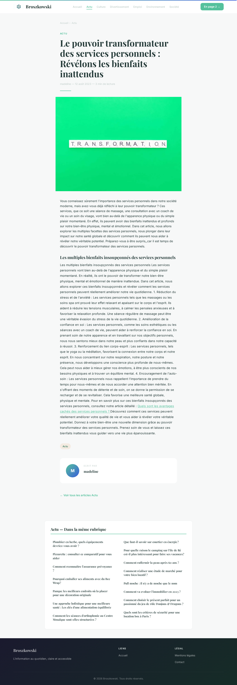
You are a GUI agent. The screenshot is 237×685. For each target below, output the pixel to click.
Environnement (155, 6)
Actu (89, 6)
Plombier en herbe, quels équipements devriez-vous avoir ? (78, 544)
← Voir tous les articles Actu (79, 495)
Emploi (137, 6)
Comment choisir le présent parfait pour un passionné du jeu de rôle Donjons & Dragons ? (153, 602)
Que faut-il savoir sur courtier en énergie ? (151, 542)
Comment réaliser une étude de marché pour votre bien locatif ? (153, 573)
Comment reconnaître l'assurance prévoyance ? (82, 568)
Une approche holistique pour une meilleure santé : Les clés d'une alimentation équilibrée (82, 605)
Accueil (77, 6)
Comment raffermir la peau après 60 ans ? (151, 562)
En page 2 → (212, 6)
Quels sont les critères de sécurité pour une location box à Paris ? (152, 614)
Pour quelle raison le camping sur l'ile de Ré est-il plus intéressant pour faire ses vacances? (154, 552)
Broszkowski (38, 6)
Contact (179, 662)
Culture (101, 6)
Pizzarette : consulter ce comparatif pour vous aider (82, 556)
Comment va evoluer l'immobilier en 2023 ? (152, 591)
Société (174, 6)
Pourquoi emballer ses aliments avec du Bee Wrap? (81, 581)
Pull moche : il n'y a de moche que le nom (150, 583)
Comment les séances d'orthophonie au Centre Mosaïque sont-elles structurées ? (83, 617)
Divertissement (119, 6)
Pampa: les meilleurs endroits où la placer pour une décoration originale (80, 593)
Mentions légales (185, 655)
